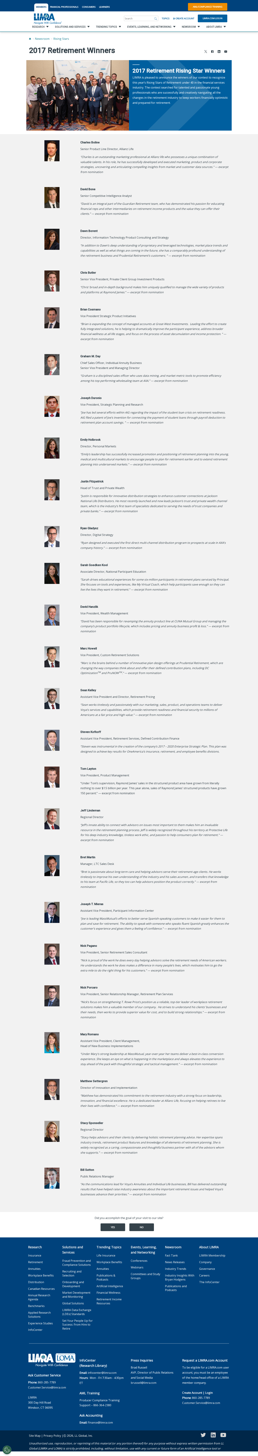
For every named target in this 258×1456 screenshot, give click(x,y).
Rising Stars (61, 39)
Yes (113, 1227)
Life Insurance (106, 1255)
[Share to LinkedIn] (219, 52)
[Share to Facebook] (212, 52)
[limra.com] (47, 18)
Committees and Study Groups (145, 1276)
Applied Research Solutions (39, 1315)
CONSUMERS (89, 6)
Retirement (35, 1262)
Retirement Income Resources (109, 1301)
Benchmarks (36, 1306)
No (142, 1227)
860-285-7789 (47, 1382)
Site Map (35, 1436)
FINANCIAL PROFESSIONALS (64, 6)
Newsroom (42, 39)
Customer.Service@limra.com (47, 1387)
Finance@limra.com (100, 1422)
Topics (166, 18)
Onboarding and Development (73, 1284)
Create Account (184, 18)
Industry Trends (175, 1269)
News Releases (175, 1262)
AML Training (90, 1393)
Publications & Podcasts (106, 1277)
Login (209, 1393)
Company (205, 1262)
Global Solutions (73, 1303)
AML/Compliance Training (207, 6)
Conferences (139, 1261)
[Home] (30, 39)
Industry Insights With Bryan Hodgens (179, 1277)
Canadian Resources (41, 1289)
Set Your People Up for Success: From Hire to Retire (77, 1325)
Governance (207, 1269)
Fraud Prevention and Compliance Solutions (76, 1263)
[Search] (155, 18)
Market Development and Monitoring (76, 1295)
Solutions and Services (72, 1249)
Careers (204, 1275)
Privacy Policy (52, 1436)
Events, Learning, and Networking (144, 1249)
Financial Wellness (108, 1293)
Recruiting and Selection (71, 1273)
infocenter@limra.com (102, 1373)
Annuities (34, 1269)
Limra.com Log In (212, 18)
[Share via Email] (225, 52)
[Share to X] (205, 52)
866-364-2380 (102, 1405)
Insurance (34, 1255)
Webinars (137, 1267)
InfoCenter (35, 1330)
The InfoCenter (209, 1282)
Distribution (36, 1282)
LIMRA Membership (212, 1255)
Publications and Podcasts (176, 1288)
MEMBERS (41, 6)
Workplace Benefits (41, 1275)
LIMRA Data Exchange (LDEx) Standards (76, 1312)
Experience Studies (40, 1323)
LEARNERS (104, 6)
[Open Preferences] (7, 1449)
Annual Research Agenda (39, 1297)
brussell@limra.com (143, 1383)
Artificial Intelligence (110, 1286)
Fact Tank (171, 1255)
